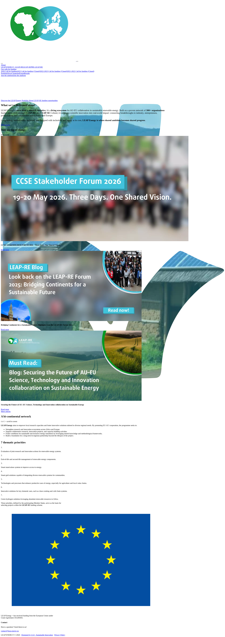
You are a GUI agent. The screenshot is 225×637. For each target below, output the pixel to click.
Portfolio (4, 73)
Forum (21, 73)
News (9, 73)
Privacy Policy (59, 635)
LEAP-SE (27, 67)
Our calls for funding (8, 69)
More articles (6, 411)
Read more (5, 250)
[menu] (77, 61)
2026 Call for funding (9, 71)
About (3, 65)
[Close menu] (2, 63)
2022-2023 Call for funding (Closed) (53, 71)
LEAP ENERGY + (8, 67)
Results (27, 73)
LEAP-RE (19, 67)
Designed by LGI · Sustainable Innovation (37, 635)
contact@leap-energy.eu (10, 631)
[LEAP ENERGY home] (38, 61)
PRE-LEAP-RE (37, 67)
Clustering (15, 73)
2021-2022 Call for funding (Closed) (80, 71)
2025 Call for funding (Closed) (28, 71)
